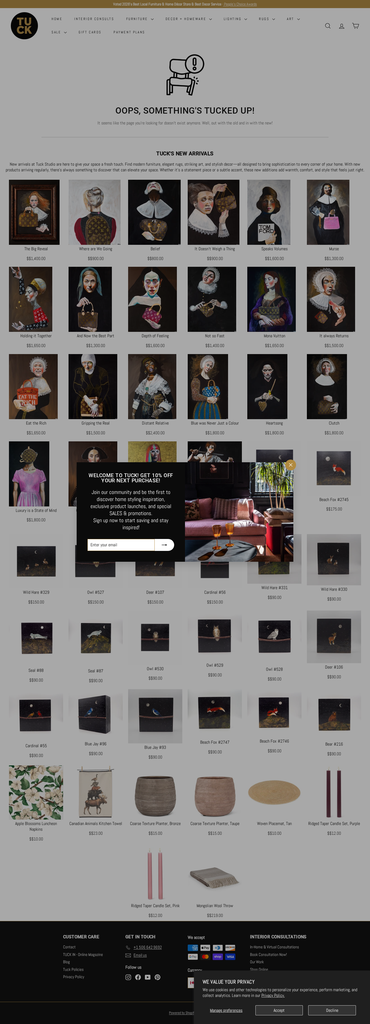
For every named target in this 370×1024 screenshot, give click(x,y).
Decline (332, 1010)
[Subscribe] (164, 545)
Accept (279, 1010)
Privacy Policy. (273, 995)
